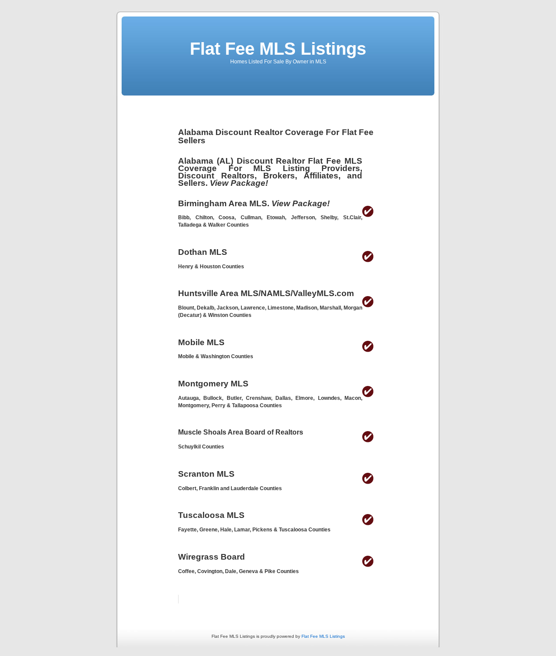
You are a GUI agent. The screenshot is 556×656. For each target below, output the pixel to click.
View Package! (239, 183)
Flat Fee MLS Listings (278, 48)
